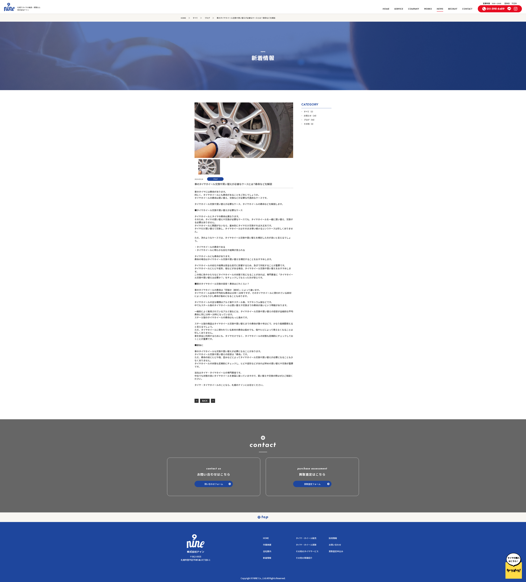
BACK (205, 400)
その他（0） (309, 124)
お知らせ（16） (311, 115)
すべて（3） (309, 111)
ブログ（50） (310, 119)
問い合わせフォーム (214, 484)
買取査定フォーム (312, 484)
